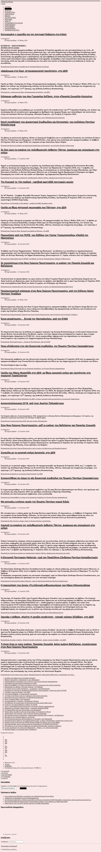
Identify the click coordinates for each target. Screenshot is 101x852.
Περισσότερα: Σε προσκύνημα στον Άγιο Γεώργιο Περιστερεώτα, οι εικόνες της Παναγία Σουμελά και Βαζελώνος (37, 287)
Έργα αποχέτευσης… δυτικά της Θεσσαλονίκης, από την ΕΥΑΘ (34, 318)
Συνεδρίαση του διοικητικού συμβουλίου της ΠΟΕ (21, 683)
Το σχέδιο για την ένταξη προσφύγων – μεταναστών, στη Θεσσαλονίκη (27, 689)
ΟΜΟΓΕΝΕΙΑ (9, 14)
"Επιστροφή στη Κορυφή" (9, 846)
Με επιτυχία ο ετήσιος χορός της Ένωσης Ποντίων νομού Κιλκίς (35, 501)
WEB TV (8, 21)
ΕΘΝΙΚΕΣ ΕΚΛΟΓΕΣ (12, 30)
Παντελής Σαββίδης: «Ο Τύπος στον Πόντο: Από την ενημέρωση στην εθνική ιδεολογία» (33, 685)
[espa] (3, 4)
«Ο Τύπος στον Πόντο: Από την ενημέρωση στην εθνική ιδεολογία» (26, 696)
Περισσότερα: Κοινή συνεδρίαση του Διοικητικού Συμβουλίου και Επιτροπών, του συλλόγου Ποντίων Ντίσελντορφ (37, 145)
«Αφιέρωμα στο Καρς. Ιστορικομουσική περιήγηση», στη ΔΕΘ (34, 71)
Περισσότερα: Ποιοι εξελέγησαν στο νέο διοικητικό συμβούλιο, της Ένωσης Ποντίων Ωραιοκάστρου (33, 368)
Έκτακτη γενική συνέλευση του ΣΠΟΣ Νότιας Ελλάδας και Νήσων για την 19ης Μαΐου (32, 722)
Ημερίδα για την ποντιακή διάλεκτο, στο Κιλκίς (20, 717)
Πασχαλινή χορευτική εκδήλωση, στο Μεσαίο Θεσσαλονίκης (24, 697)
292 (6, 740)
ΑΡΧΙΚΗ (8, 7)
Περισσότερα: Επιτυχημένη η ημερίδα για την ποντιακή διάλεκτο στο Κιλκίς (25, 66)
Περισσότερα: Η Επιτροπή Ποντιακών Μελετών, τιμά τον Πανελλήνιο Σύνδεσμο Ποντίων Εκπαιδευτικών (34, 581)
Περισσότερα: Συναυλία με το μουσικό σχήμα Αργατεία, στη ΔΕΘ (22, 474)
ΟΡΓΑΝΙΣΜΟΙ (9, 26)
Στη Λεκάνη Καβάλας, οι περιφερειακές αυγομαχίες (21, 694)
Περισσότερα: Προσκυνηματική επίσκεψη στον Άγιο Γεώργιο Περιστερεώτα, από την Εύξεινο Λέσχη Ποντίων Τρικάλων (39, 314)
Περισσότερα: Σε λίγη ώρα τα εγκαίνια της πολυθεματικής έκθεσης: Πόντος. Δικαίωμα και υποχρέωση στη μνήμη (36, 178)
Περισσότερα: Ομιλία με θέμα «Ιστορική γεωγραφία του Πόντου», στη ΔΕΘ (25, 231)
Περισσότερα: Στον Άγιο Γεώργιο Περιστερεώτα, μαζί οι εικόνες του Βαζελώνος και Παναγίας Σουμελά (34, 448)
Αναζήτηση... (5, 841)
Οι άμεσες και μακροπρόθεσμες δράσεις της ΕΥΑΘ (21, 704)
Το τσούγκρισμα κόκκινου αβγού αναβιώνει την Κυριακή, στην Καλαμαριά (28, 719)
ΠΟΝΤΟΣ (8, 10)
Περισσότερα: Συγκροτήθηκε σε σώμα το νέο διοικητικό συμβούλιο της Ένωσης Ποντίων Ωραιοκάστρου (34, 497)
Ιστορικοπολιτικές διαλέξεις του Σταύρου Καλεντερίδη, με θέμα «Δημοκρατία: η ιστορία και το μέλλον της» (39, 720)
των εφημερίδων (13, 834)
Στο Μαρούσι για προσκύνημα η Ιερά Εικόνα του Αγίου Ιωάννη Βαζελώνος (28, 703)
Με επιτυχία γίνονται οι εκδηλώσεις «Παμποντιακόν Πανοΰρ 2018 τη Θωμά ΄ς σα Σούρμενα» (34, 715)
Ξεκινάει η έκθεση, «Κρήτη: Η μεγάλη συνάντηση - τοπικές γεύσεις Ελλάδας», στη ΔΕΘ (47, 617)
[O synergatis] (5, 776)
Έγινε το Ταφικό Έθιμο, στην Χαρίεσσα (17, 699)
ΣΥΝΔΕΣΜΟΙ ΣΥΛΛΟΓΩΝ (14, 23)
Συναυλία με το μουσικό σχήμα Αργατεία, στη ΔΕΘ (28, 452)
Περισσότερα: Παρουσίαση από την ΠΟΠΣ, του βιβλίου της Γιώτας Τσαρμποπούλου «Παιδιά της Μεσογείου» (35, 259)
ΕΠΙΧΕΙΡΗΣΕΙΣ (10, 28)
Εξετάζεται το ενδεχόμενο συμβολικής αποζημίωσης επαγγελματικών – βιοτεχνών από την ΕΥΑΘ (35, 690)
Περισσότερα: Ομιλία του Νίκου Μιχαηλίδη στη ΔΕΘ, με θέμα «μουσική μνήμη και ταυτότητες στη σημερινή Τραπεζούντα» (40, 399)
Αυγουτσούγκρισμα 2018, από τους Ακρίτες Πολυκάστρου (32, 403)
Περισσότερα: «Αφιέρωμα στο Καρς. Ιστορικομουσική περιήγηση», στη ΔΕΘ (25, 92)
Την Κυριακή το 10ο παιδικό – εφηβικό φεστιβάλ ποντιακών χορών (37, 182)
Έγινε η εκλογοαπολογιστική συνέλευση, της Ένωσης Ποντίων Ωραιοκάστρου (29, 706)
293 (6, 741)
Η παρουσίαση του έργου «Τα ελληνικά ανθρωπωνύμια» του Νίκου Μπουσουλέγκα (45, 585)
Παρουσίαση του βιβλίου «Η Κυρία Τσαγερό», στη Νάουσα (24, 687)
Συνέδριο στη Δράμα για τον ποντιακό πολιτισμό (20, 678)
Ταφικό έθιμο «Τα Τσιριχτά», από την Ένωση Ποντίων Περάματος (26, 713)
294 (6, 743)
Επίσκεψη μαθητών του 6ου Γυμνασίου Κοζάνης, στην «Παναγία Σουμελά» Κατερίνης (46, 96)
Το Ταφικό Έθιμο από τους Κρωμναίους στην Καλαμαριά (23, 710)
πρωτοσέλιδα (7, 834)
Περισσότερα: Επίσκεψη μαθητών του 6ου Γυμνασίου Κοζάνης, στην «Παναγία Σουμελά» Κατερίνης (33, 118)
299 (6, 752)
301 (6, 756)
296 (6, 747)
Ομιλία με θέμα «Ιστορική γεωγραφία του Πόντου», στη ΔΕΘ (33, 207)
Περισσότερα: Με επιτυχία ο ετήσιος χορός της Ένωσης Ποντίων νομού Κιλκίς (26, 521)
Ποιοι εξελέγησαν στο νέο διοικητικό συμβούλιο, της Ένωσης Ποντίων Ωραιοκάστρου (47, 346)
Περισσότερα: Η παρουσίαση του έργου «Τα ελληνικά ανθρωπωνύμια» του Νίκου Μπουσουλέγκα (32, 612)
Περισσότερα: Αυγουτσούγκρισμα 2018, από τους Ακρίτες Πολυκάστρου (24, 421)
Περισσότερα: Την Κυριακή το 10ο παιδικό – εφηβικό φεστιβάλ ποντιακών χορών (26, 203)
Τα (3, 834)
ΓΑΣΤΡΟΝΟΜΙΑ (10, 18)
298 (6, 750)
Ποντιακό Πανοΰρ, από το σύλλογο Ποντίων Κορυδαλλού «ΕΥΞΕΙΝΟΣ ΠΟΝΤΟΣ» (31, 724)
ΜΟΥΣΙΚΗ (8, 19)
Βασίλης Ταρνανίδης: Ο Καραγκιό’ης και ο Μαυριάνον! (22, 680)
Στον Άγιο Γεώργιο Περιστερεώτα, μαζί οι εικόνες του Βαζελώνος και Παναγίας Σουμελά (48, 425)
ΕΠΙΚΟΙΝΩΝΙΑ (10, 25)
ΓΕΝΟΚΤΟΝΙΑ (10, 12)
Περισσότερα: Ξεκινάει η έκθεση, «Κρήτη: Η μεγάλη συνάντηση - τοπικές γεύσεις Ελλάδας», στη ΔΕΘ (33, 640)
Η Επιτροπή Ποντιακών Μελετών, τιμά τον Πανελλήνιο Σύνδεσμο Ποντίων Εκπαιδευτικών (49, 557)
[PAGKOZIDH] (6, 775)
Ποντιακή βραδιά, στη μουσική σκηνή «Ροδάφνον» (21, 729)
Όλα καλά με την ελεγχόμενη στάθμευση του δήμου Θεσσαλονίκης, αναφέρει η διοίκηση (33, 726)
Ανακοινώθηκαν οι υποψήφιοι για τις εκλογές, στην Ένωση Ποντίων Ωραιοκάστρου (31, 681)
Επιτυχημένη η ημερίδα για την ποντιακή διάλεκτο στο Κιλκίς (34, 34)
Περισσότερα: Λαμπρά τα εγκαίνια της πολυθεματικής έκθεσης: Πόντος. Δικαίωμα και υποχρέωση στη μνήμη (35, 553)
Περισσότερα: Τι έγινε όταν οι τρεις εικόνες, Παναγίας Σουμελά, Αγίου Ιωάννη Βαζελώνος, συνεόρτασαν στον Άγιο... (38, 675)
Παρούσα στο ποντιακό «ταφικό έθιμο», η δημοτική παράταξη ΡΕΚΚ (26, 708)
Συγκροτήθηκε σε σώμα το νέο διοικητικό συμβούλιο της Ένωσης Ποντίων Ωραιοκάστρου (50, 478)
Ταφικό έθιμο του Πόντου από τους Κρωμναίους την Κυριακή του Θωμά (28, 712)
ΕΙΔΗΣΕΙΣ (8, 9)
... (5, 745)
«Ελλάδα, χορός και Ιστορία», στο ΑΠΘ (17, 692)
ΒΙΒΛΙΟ (7, 16)
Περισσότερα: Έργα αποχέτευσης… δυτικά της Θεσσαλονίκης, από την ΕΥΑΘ (25, 342)
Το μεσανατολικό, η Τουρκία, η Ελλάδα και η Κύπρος (22, 701)
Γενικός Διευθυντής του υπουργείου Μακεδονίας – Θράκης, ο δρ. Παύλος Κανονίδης (31, 728)
